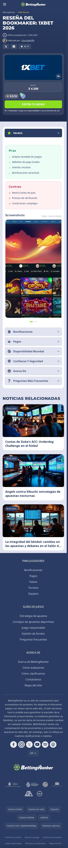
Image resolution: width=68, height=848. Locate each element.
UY (31, 753)
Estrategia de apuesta (33, 616)
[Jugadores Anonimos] (45, 784)
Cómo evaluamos (33, 667)
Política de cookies (13, 837)
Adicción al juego (32, 837)
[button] (33, 133)
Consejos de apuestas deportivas (33, 622)
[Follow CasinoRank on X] (29, 744)
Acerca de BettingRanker (33, 662)
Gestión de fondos (33, 633)
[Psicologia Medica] (57, 784)
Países (33, 582)
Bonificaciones (33, 570)
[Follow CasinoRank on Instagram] (21, 744)
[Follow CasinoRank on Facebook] (13, 744)
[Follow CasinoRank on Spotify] (45, 744)
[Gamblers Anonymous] (28, 793)
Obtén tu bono (33, 104)
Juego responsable (33, 627)
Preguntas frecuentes (33, 639)
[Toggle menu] (4, 4)
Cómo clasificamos (33, 673)
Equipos (33, 593)
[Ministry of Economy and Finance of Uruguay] (32, 784)
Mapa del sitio (33, 685)
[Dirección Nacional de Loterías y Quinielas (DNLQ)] (13, 784)
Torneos (33, 588)
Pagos (33, 576)
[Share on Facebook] (14, 46)
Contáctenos (33, 679)
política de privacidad (52, 837)
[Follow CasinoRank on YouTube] (37, 744)
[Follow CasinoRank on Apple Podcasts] (53, 744)
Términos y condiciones (35, 843)
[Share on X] (6, 46)
